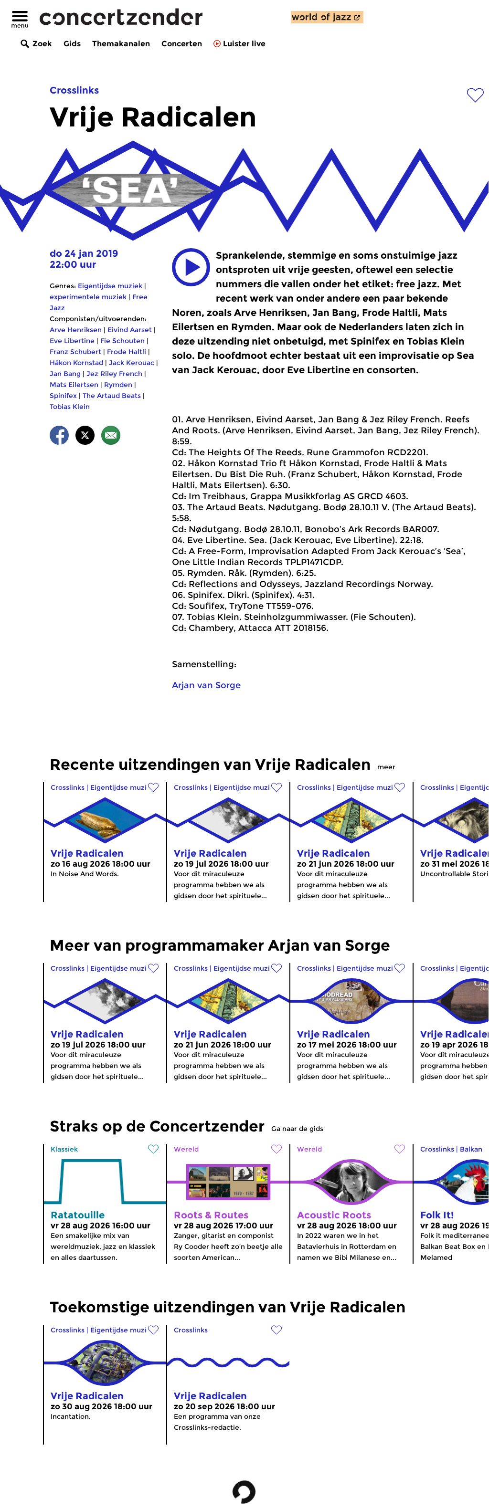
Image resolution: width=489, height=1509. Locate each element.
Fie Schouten (122, 340)
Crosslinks (74, 90)
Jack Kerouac (131, 362)
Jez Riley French (114, 373)
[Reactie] (110, 437)
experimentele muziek (88, 297)
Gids (72, 43)
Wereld (186, 1149)
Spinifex (63, 395)
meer (386, 767)
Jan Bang (65, 373)
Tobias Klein (70, 406)
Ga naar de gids (297, 1128)
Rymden (118, 384)
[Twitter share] (85, 437)
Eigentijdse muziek (110, 286)
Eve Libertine (72, 340)
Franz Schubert (75, 351)
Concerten (181, 43)
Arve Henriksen (76, 329)
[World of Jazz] (327, 17)
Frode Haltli (126, 351)
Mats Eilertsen (74, 384)
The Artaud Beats (112, 395)
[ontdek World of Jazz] (327, 17)
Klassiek (64, 1149)
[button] (191, 267)
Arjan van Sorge (206, 685)
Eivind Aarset (129, 329)
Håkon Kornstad (76, 362)
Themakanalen (121, 43)
